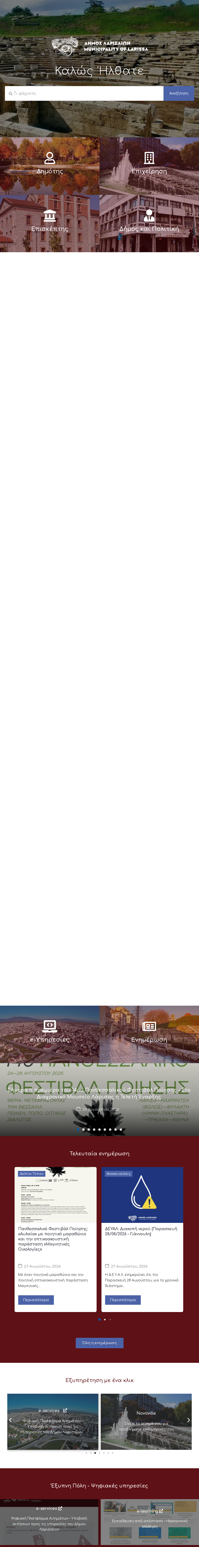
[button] (78, 1129)
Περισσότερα (36, 1300)
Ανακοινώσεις (119, 1173)
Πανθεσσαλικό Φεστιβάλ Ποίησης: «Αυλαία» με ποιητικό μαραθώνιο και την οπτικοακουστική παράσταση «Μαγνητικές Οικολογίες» (53, 1239)
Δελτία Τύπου (31, 1173)
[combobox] (84, 93)
